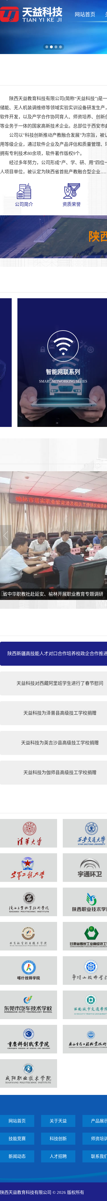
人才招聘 (58, 1156)
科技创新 (58, 1138)
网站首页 (85, 14)
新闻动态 (17, 1156)
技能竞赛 (17, 1138)
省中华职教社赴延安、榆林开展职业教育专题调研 (53, 594)
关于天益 (58, 1121)
